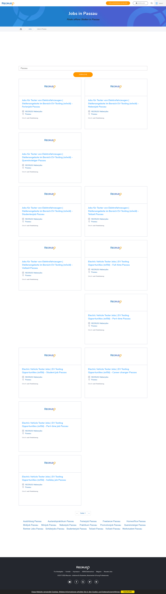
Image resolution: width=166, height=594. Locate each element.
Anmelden (141, 3)
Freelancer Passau (111, 521)
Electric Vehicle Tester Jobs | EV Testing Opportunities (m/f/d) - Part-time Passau (109, 317)
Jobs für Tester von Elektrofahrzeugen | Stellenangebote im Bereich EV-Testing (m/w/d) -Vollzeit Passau (47, 265)
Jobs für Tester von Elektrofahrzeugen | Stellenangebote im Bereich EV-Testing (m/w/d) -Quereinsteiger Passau (47, 157)
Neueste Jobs (108, 571)
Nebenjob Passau (68, 525)
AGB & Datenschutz (88, 571)
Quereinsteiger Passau (135, 525)
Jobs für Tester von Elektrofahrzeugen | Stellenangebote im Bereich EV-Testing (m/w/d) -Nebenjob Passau (113, 103)
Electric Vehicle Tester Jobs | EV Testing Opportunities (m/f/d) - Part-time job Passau (45, 424)
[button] (160, 3)
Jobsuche (83, 74)
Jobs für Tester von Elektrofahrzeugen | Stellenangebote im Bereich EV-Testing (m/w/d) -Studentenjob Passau (47, 211)
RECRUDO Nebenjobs (33, 111)
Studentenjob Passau (77, 528)
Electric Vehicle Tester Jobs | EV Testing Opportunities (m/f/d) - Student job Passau (44, 371)
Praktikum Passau (88, 525)
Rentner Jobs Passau (33, 528)
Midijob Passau (30, 525)
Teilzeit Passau (96, 528)
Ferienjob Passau (88, 521)
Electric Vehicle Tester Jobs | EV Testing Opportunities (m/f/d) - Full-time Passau (109, 263)
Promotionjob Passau (110, 525)
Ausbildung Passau (32, 521)
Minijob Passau (48, 525)
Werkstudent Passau (132, 528)
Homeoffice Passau (136, 521)
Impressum (76, 571)
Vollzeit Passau (112, 528)
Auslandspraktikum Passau (61, 521)
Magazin (99, 571)
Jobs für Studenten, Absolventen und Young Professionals (21, 29)
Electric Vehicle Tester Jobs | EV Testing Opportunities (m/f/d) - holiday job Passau (44, 478)
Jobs (30, 29)
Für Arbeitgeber (58, 571)
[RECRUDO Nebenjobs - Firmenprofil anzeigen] (50, 87)
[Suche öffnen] (151, 3)
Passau (28, 114)
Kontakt (68, 571)
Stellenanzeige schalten (118, 3)
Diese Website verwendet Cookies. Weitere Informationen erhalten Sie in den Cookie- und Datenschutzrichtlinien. (76, 592)
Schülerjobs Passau (55, 528)
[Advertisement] (83, 50)
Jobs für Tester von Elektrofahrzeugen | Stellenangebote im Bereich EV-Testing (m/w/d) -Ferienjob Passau (47, 103)
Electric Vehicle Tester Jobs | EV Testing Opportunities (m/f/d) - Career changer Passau (112, 371)
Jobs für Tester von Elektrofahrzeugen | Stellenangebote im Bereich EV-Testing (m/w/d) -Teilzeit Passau (113, 211)
